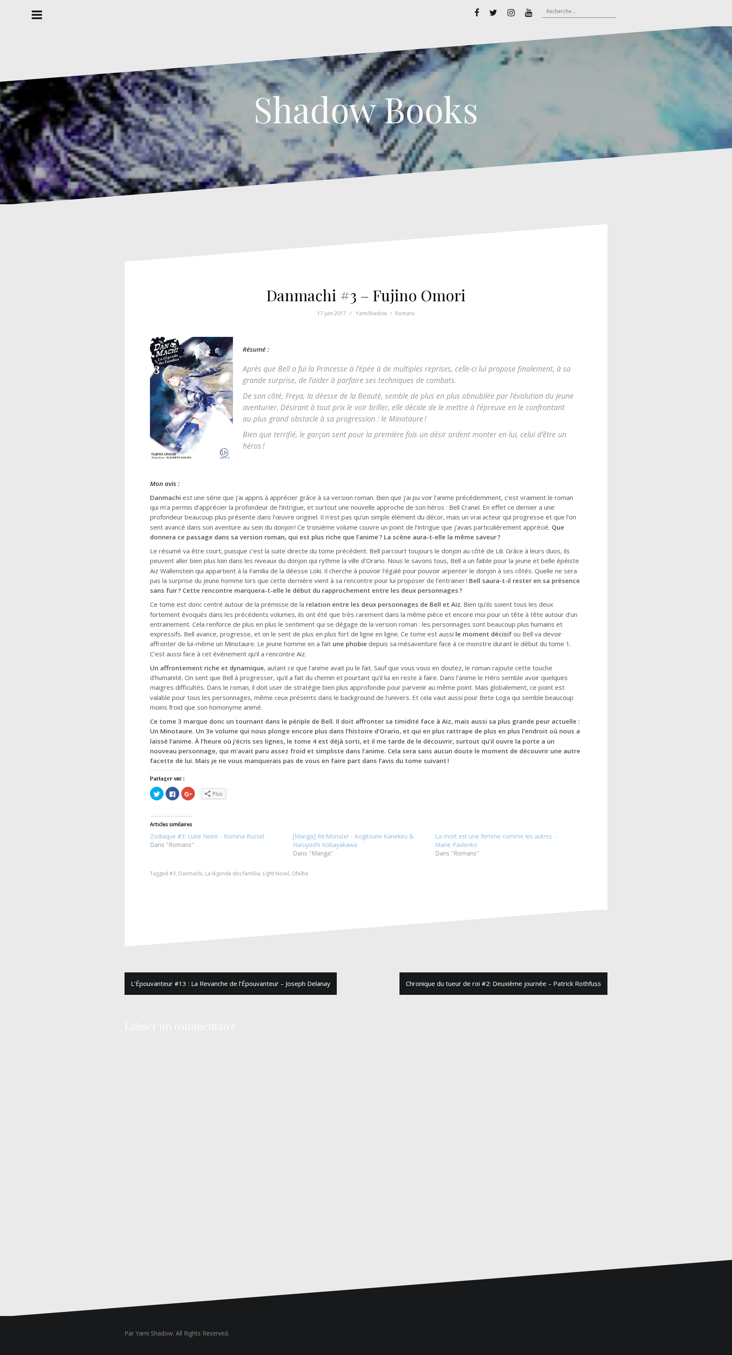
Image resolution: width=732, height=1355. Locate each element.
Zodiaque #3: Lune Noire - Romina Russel (207, 836)
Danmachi (190, 873)
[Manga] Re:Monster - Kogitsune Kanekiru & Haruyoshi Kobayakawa (353, 840)
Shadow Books (366, 109)
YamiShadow (371, 313)
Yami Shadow (154, 1333)
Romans (405, 313)
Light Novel (276, 873)
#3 (172, 873)
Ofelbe (300, 873)
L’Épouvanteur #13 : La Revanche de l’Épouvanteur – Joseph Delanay (230, 983)
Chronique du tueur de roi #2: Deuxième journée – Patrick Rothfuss (503, 983)
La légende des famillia (232, 873)
